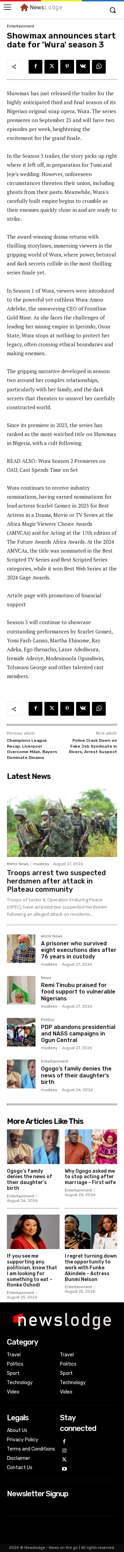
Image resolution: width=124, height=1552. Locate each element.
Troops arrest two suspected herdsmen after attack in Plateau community (56, 881)
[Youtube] (64, 1469)
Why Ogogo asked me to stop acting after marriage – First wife (90, 1177)
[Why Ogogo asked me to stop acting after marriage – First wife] (91, 1146)
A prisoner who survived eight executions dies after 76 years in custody (78, 950)
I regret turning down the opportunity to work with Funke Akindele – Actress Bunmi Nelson (91, 1267)
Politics (47, 1020)
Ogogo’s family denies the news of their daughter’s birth (76, 1075)
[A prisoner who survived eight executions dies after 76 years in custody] (21, 948)
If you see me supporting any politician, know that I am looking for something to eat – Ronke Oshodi (32, 1270)
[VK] (83, 67)
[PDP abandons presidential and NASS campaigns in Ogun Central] (21, 1032)
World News (51, 936)
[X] (51, 67)
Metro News (18, 864)
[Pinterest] (67, 67)
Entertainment (20, 26)
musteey (41, 864)
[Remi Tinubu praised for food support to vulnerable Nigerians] (21, 990)
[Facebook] (35, 67)
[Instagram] (64, 1451)
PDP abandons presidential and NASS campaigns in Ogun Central (78, 1033)
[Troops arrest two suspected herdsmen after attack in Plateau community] (62, 820)
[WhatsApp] (99, 67)
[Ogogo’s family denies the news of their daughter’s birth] (21, 1074)
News (46, 978)
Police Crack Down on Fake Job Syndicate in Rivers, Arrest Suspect (93, 746)
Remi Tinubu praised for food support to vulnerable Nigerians (78, 991)
